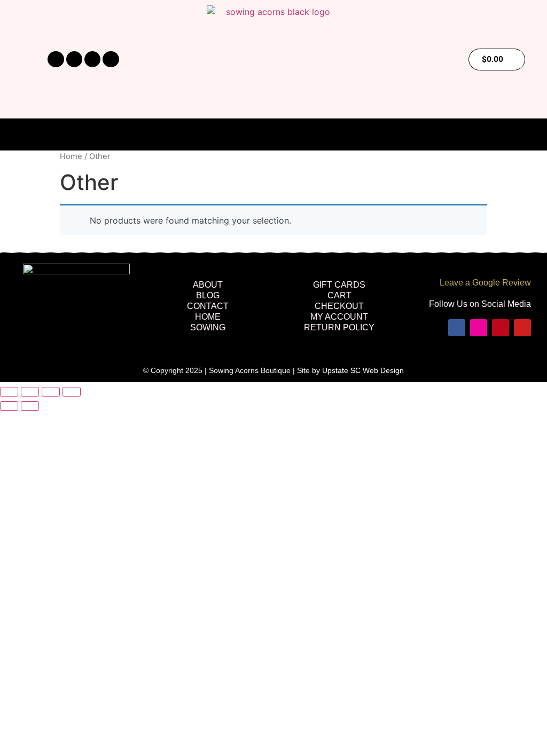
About (208, 284)
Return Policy (339, 327)
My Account (339, 316)
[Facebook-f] (56, 59)
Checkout (339, 306)
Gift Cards (339, 284)
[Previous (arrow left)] (9, 406)
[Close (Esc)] (71, 392)
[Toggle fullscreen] (30, 392)
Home (71, 156)
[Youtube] (111, 59)
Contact (208, 306)
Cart (339, 295)
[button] (273, 135)
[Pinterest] (92, 59)
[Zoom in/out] (9, 392)
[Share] (51, 392)
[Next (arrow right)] (30, 406)
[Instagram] (74, 59)
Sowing (207, 327)
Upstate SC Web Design (363, 370)
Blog (208, 295)
